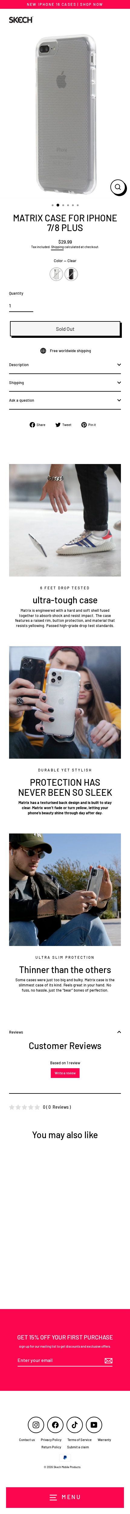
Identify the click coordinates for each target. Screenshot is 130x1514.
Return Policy (51, 1447)
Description (19, 364)
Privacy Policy (51, 1440)
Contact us (27, 1440)
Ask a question (21, 400)
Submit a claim (78, 1447)
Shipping (57, 247)
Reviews (16, 1032)
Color (65, 260)
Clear (56, 274)
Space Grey (71, 274)
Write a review (65, 1073)
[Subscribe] (107, 1361)
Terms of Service (79, 1440)
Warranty (104, 1440)
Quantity (16, 293)
